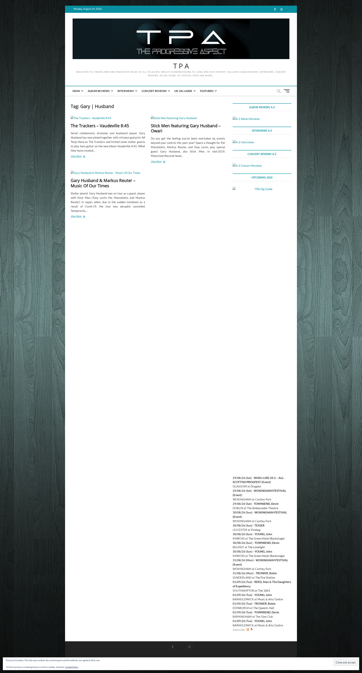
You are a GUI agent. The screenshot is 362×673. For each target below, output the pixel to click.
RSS (248, 630)
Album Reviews (99, 91)
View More (81, 157)
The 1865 (264, 590)
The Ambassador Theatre (262, 508)
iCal (252, 630)
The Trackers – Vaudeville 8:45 (100, 125)
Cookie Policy (71, 667)
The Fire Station (265, 577)
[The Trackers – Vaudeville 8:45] (108, 118)
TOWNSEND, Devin (266, 503)
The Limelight (256, 547)
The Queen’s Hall (263, 608)
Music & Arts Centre (270, 599)
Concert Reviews (154, 91)
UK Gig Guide (183, 91)
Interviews (125, 91)
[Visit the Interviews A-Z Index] (243, 142)
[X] (181, 643)
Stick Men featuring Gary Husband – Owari (186, 128)
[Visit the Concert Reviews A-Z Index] (247, 165)
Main (76, 91)
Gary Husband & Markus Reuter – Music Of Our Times (103, 182)
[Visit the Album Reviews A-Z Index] (246, 118)
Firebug (255, 529)
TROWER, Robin (266, 573)
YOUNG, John (263, 534)
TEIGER (260, 525)
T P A (181, 66)
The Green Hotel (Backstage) (266, 538)
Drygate (256, 486)
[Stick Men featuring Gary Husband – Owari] (188, 118)
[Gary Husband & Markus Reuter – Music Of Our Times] (108, 173)
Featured (207, 91)
